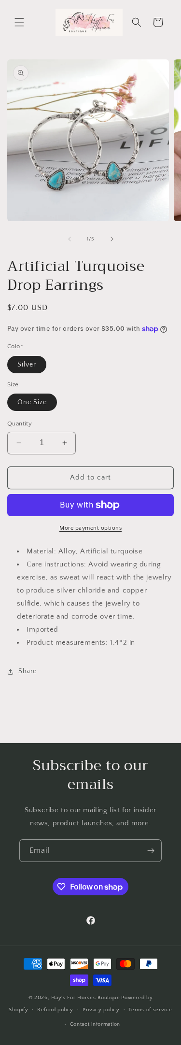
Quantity (19, 423)
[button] (19, 22)
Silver (26, 364)
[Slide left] (69, 239)
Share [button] (27, 671)
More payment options (90, 528)
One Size (32, 402)
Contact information (95, 1024)
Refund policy (55, 1010)
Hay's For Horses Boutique (85, 998)
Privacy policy (101, 1010)
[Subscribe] (150, 850)
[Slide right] (112, 239)
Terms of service (150, 1010)
